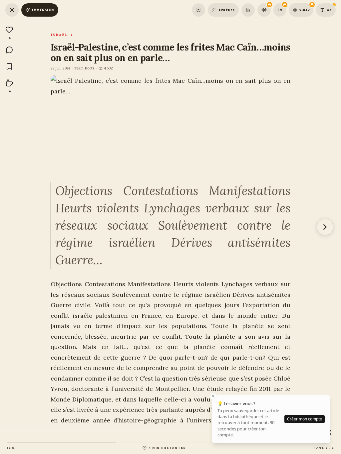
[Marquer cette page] (198, 10)
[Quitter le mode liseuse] (12, 10)
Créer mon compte (304, 419)
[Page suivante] (325, 227)
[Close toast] (213, 396)
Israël (59, 35)
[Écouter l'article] (264, 10)
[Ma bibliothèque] (248, 10)
